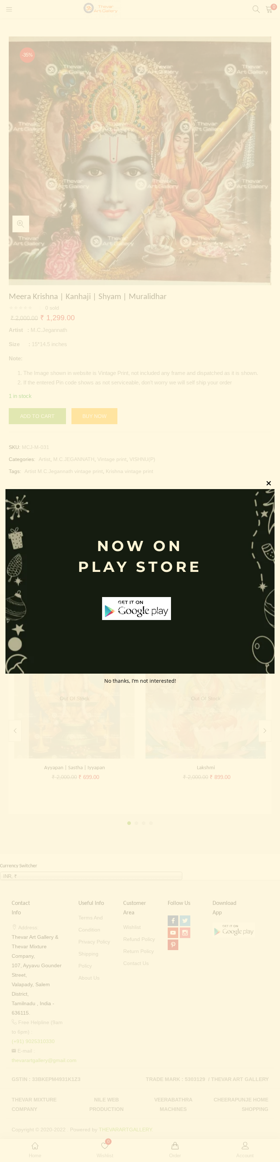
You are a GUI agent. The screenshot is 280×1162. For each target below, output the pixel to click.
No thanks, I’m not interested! (140, 680)
